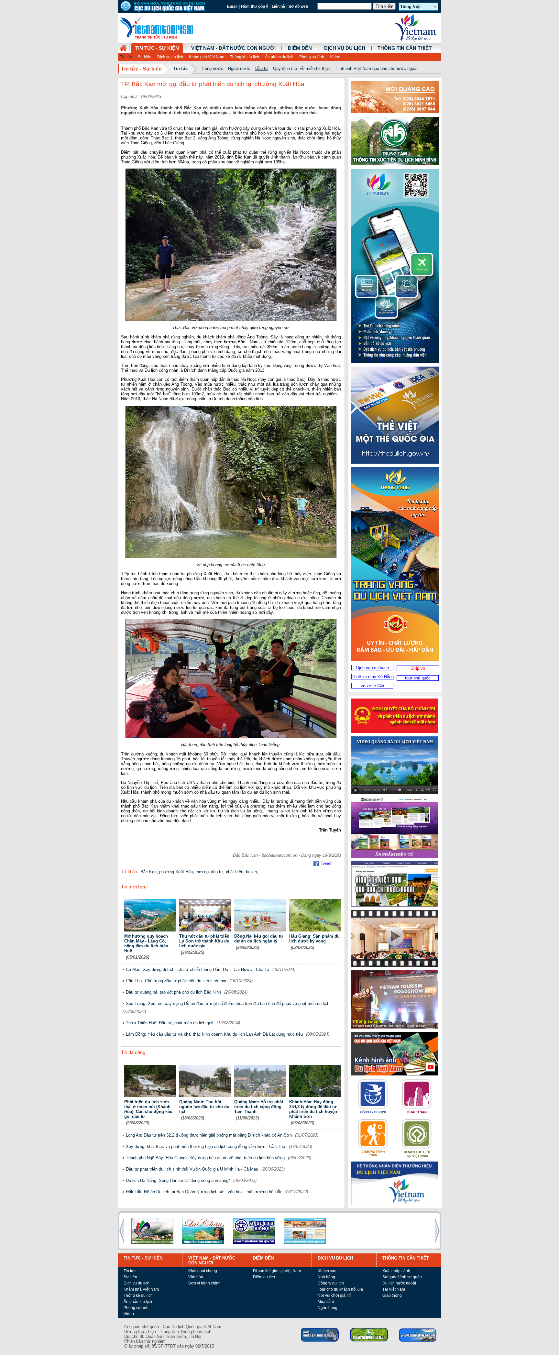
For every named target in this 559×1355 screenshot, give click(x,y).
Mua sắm (326, 1301)
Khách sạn (327, 1271)
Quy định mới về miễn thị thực (302, 68)
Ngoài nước (239, 68)
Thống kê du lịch (244, 57)
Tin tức (126, 57)
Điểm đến (300, 48)
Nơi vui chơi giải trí (334, 1295)
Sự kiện (144, 57)
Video (335, 57)
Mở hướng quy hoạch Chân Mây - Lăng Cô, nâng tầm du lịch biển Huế (146, 943)
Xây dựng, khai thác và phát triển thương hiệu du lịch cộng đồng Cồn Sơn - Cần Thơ (206, 1146)
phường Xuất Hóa (176, 871)
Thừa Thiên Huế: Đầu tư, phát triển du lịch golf (170, 1022)
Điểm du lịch (264, 1277)
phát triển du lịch (241, 871)
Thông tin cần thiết (405, 48)
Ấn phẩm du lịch (279, 57)
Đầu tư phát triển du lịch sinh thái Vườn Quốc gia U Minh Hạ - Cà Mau (192, 1169)
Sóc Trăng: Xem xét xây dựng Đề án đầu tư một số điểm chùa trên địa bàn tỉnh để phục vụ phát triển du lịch (227, 1003)
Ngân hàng (327, 1307)
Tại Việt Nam (393, 1289)
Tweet (326, 863)
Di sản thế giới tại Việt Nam (277, 1271)
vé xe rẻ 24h (372, 685)
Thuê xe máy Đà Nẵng (373, 676)
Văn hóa (195, 1277)
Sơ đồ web (298, 6)
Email (232, 6)
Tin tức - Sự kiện (157, 48)
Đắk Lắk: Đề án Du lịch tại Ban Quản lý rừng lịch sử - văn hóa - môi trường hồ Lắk (203, 1191)
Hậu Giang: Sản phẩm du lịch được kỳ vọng (314, 938)
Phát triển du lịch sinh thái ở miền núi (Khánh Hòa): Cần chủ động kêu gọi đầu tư (148, 1109)
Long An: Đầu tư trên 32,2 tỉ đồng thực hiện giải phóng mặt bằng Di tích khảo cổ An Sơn (209, 1135)
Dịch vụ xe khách (372, 667)
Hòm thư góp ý (254, 6)
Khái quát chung (202, 1271)
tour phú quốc (418, 678)
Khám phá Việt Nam (206, 57)
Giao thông (392, 1295)
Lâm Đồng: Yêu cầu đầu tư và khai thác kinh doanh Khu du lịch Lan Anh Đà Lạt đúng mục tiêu (214, 1034)
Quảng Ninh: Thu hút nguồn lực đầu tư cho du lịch (204, 1106)
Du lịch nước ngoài (399, 1283)
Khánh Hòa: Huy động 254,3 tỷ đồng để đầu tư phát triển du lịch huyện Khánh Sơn (313, 1109)
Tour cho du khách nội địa (340, 1289)
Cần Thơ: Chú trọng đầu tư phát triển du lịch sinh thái (176, 980)
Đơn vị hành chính (204, 1283)
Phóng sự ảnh (311, 57)
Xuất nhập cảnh (396, 1271)
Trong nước (212, 68)
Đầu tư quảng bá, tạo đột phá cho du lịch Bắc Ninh (173, 992)
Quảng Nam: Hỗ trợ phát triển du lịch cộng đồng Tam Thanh (258, 1106)
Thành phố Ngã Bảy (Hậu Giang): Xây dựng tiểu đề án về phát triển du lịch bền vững (205, 1157)
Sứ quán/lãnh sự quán (402, 1277)
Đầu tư (261, 68)
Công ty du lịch (331, 1283)
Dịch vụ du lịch (170, 57)
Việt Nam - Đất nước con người (233, 48)
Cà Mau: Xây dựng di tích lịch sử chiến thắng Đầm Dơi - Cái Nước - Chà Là (197, 969)
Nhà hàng (326, 1277)
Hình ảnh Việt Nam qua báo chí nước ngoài (376, 68)
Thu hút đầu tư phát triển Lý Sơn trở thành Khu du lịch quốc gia (204, 941)
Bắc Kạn (148, 871)
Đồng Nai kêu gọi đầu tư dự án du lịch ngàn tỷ (258, 938)
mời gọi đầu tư (209, 871)
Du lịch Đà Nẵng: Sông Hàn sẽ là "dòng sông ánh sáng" (178, 1180)
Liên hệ (278, 6)
